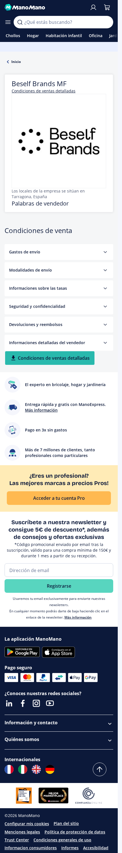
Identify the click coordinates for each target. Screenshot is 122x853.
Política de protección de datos (75, 832)
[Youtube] (49, 703)
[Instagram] (36, 703)
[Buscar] (20, 22)
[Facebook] (22, 703)
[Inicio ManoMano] (45, 7)
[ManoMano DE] (49, 769)
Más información (78, 617)
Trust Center (17, 840)
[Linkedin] (9, 703)
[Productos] (8, 22)
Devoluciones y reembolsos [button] (35, 324)
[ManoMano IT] (22, 769)
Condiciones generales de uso (62, 840)
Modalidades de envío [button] (30, 270)
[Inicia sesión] (93, 7)
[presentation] (105, 252)
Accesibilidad (95, 847)
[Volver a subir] (99, 769)
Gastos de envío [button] (24, 252)
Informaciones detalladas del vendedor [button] (47, 342)
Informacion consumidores (31, 847)
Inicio (16, 61)
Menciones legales (22, 832)
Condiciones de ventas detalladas (43, 91)
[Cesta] (107, 7)
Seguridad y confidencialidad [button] (37, 306)
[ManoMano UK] (36, 769)
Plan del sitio (66, 823)
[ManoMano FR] (9, 769)
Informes (70, 847)
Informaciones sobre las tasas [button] (38, 288)
